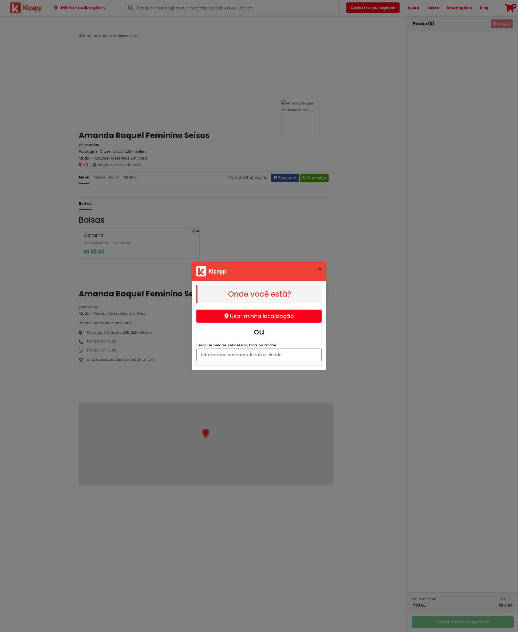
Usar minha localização (261, 316)
